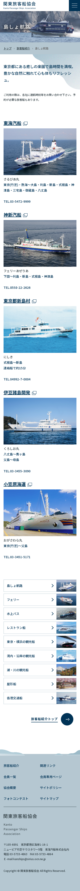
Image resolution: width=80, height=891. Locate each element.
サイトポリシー (51, 787)
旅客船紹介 (23, 48)
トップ (8, 48)
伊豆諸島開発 (17, 392)
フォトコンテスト (16, 798)
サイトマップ (49, 798)
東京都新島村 (17, 300)
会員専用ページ (51, 776)
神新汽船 (12, 214)
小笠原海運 (15, 484)
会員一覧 (10, 776)
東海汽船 (12, 123)
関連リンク (48, 765)
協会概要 (10, 787)
